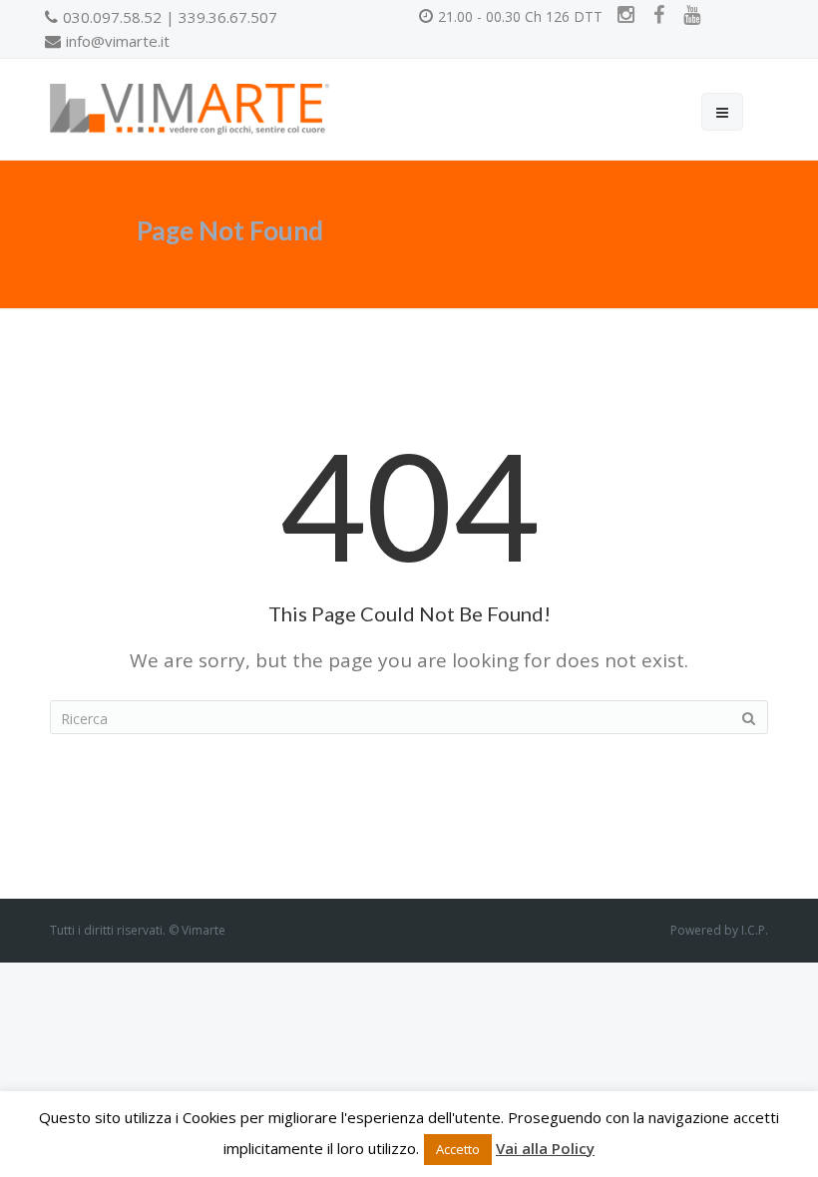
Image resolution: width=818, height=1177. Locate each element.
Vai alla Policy (545, 1148)
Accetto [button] (458, 1149)
